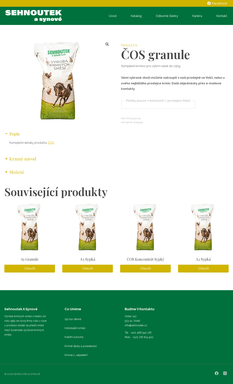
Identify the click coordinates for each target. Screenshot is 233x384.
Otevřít (29, 268)
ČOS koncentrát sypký (145, 259)
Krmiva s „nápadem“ (76, 355)
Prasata (129, 45)
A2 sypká (203, 259)
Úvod (112, 16)
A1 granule (30, 259)
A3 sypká (87, 259)
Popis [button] (14, 134)
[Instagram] (225, 373)
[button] (107, 44)
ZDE (51, 142)
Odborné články (167, 16)
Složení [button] (16, 172)
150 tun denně (73, 319)
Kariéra (197, 16)
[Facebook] (216, 373)
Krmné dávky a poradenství (81, 346)
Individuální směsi (75, 328)
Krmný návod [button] (22, 159)
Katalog (136, 16)
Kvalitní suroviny (74, 337)
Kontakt (221, 16)
